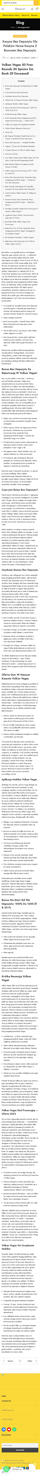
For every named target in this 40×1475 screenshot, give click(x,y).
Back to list (20, 1361)
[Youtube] (9, 1429)
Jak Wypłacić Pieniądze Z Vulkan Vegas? (19, 237)
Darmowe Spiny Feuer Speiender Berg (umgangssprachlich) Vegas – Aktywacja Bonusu (19, 202)
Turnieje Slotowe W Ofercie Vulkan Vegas (20, 150)
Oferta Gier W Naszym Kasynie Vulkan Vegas (21, 100)
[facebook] (4, 1429)
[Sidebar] (3, 1472)
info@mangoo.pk (7, 1410)
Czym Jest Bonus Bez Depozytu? (16, 92)
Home (13, 27)
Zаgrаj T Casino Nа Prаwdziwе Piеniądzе (20, 146)
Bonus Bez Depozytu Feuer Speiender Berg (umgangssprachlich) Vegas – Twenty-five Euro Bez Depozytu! (20, 180)
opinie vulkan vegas (9, 1226)
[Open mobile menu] (3, 9)
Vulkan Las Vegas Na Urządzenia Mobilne (20, 124)
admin (7, 58)
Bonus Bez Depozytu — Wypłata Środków (20, 142)
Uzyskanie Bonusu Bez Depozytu (16, 96)
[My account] (32, 9)
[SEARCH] (36, 2)
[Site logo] (20, 9)
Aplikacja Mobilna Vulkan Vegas (16, 104)
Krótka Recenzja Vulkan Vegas (16, 114)
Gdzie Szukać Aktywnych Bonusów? (18, 128)
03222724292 (7, 1419)
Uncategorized (23, 27)
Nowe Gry (9, 132)
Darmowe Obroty (11, 154)
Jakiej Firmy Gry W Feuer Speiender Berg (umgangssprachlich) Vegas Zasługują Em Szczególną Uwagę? (20, 231)
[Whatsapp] (14, 1429)
